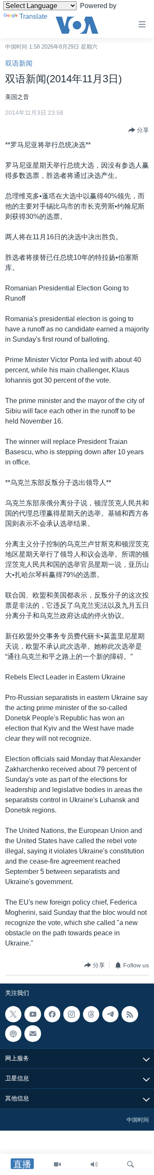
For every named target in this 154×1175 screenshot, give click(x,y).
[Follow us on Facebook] (52, 1014)
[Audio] (94, 1164)
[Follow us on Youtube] (32, 1014)
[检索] (130, 1164)
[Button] (138, 130)
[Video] (57, 1164)
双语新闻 (19, 63)
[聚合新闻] (129, 1014)
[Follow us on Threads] (91, 1014)
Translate (33, 16)
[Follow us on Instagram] (71, 1014)
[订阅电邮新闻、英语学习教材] (32, 1034)
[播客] (13, 1034)
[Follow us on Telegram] (110, 1014)
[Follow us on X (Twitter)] (13, 1014)
